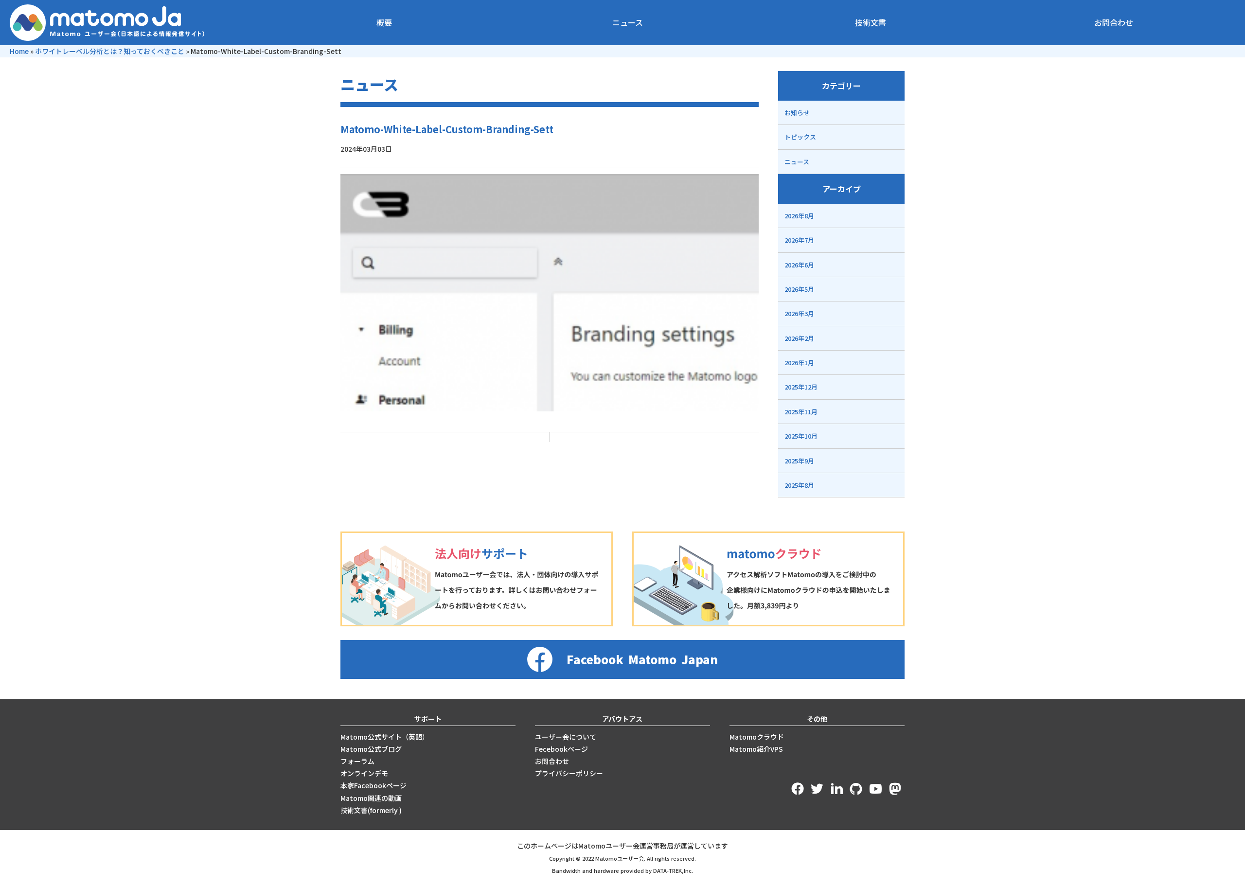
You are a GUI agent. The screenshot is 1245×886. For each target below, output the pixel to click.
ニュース (627, 22)
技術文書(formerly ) (371, 810)
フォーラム (357, 761)
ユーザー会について (565, 737)
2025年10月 (801, 436)
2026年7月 (799, 240)
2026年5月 (799, 289)
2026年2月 (799, 338)
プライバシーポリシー (569, 773)
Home (19, 51)
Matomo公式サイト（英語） (384, 737)
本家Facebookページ (373, 785)
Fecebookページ (561, 749)
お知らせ (797, 112)
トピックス (800, 137)
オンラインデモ (364, 773)
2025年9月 (799, 460)
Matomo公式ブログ (371, 749)
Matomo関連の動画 (371, 798)
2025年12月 (801, 386)
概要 (384, 22)
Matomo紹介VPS (756, 749)
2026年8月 (799, 215)
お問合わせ (1113, 22)
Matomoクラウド (756, 737)
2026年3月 (799, 313)
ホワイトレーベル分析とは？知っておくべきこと (109, 51)
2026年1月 (799, 362)
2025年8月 (799, 485)
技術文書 (870, 22)
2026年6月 (799, 264)
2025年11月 (801, 411)
